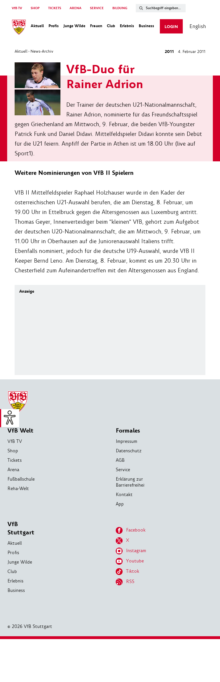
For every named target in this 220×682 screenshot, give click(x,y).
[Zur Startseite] (19, 28)
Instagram (136, 551)
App (120, 504)
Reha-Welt (18, 488)
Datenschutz (129, 451)
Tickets (14, 460)
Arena (13, 470)
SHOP (35, 8)
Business (16, 590)
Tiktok (132, 571)
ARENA (75, 8)
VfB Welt (20, 431)
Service (123, 470)
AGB (120, 460)
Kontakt (124, 494)
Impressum (126, 441)
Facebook (136, 530)
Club (12, 571)
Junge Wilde (19, 562)
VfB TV (17, 8)
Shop (12, 451)
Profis (13, 553)
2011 (169, 52)
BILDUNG (119, 8)
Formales (128, 431)
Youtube (135, 561)
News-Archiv (41, 51)
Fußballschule (21, 479)
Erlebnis (15, 581)
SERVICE (97, 8)
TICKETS (54, 8)
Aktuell (21, 51)
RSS (130, 581)
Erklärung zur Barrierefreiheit (131, 482)
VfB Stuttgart (20, 528)
